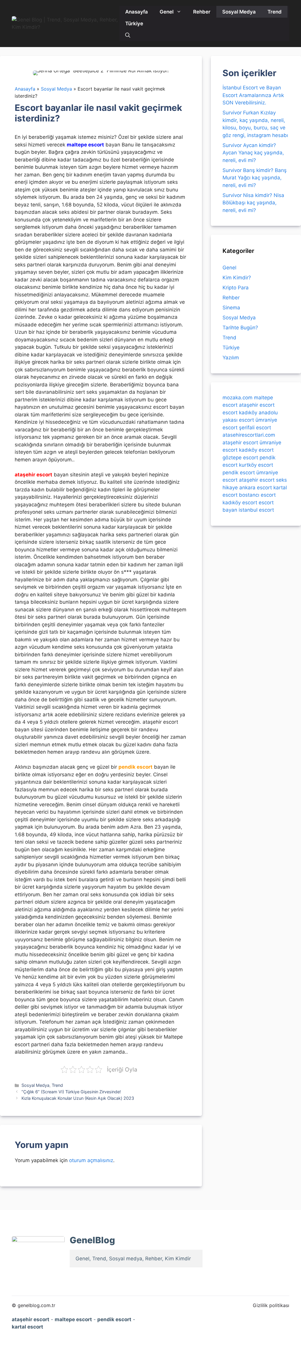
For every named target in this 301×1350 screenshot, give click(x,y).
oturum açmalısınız (91, 1160)
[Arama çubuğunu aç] (127, 35)
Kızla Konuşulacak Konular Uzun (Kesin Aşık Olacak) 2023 (77, 1098)
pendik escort (239, 472)
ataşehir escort (257, 405)
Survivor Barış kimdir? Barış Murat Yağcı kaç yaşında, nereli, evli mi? (255, 177)
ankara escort (255, 487)
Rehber (201, 12)
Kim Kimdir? (237, 278)
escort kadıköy (240, 412)
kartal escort (27, 1327)
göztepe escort (240, 457)
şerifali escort (255, 427)
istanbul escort (256, 510)
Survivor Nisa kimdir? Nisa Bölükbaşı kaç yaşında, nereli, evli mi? (253, 202)
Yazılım (231, 358)
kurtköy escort (256, 465)
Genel (166, 12)
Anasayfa (136, 12)
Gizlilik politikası (271, 1305)
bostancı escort (257, 495)
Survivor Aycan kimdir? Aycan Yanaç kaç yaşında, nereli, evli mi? (253, 152)
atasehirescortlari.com (249, 435)
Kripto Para (236, 288)
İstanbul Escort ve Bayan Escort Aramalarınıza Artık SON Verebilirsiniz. (253, 95)
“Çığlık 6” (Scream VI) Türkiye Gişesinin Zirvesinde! (71, 1091)
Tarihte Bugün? (240, 328)
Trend (274, 12)
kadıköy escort (256, 450)
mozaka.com (237, 398)
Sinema (231, 308)
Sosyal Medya (239, 12)
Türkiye (134, 23)
